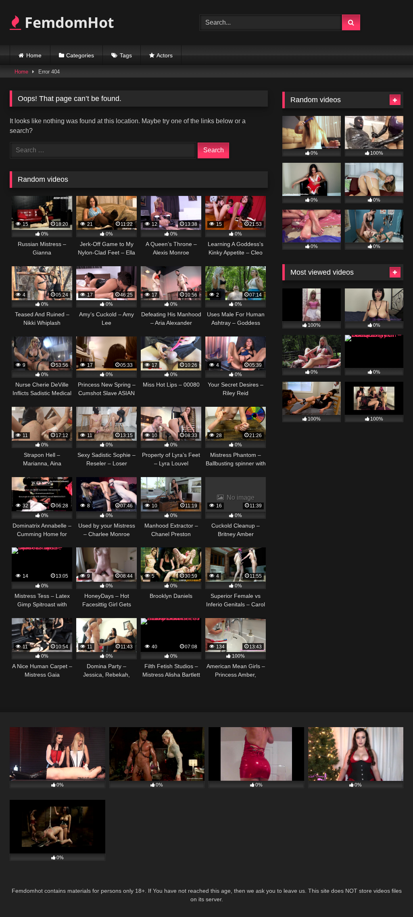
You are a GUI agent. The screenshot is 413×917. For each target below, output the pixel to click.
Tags (126, 55)
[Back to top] (388, 893)
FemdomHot (67, 22)
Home (34, 55)
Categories (80, 55)
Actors (164, 55)
